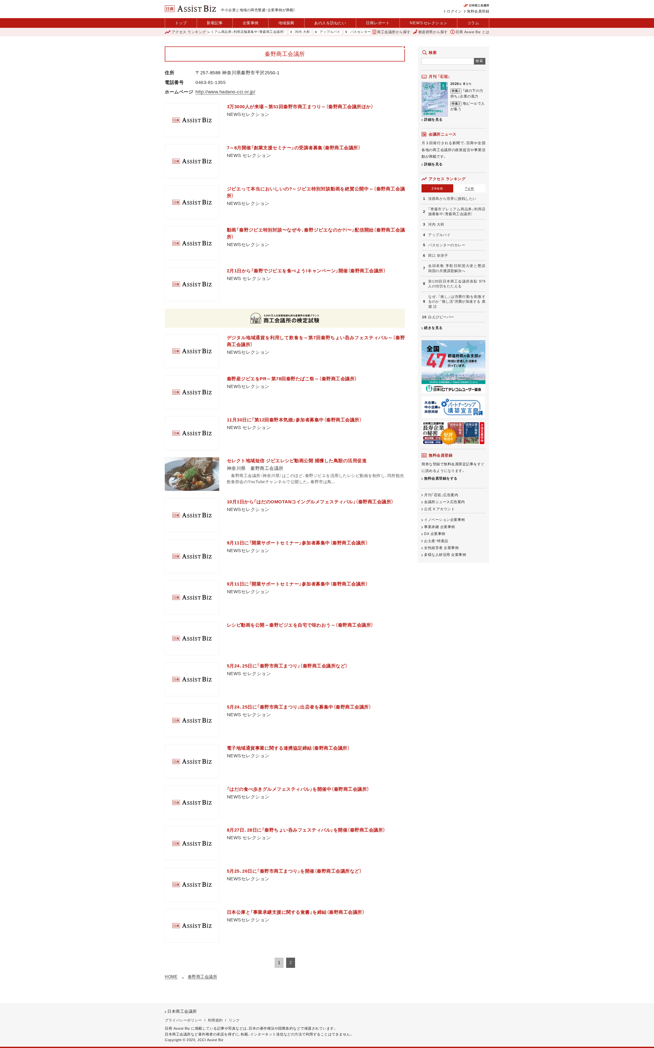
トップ (181, 23)
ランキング (189, 32)
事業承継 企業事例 (439, 527)
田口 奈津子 (438, 255)
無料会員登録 (478, 11)
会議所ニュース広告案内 (444, 502)
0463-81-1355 (210, 82)
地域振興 (286, 23)
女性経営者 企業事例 (441, 548)
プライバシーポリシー (183, 1020)
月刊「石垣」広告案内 (441, 495)
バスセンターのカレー (343, 32)
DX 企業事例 (434, 534)
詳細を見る (433, 119)
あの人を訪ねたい (330, 23)
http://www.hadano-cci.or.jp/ (225, 91)
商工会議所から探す (394, 32)
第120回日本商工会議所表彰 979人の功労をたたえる (456, 283)
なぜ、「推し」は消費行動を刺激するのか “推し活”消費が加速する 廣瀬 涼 (456, 302)
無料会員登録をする (441, 478)
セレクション (428, 23)
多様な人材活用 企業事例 (445, 555)
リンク (234, 1020)
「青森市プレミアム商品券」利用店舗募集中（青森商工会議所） (214, 32)
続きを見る (433, 328)
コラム (473, 23)
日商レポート (378, 23)
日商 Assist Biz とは (472, 32)
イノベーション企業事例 (444, 520)
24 (437, 188)
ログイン (454, 11)
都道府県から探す (433, 32)
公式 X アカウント (439, 509)
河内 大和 (277, 32)
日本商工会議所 (182, 1011)
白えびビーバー (441, 317)
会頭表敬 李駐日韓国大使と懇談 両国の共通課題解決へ (456, 268)
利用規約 (215, 1020)
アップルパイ (305, 32)
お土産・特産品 (436, 541)
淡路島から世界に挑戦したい (452, 199)
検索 (480, 61)
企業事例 (251, 23)
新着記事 (215, 23)
